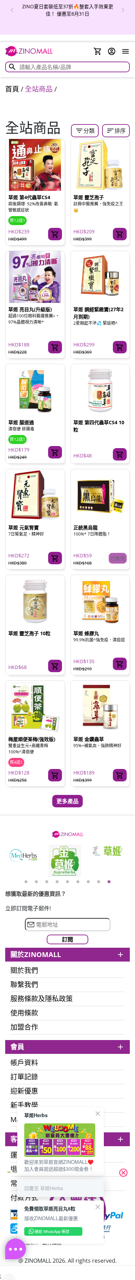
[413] (120, 347)
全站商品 (39, 89)
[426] (120, 775)
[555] (55, 775)
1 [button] (25, 882)
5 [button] (67, 882)
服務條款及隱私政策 (41, 998)
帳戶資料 (24, 1062)
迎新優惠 (24, 1091)
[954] (55, 347)
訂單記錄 (24, 1077)
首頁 (12, 89)
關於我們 (24, 970)
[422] (55, 234)
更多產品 (67, 801)
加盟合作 (24, 1027)
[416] (120, 664)
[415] (55, 452)
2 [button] (36, 882)
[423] (55, 558)
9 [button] (109, 882)
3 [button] (46, 882)
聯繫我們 (24, 984)
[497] (120, 454)
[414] (120, 234)
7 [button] (88, 882)
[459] (55, 666)
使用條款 (24, 1013)
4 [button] (57, 882)
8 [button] (98, 882)
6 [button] (77, 882)
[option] (67, 10)
